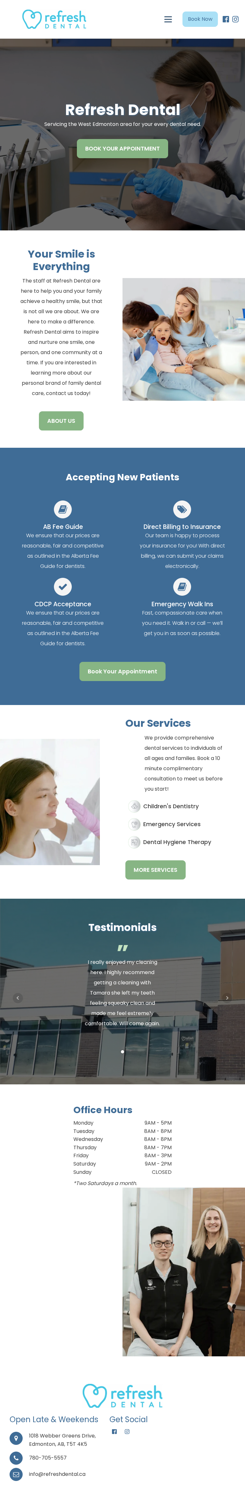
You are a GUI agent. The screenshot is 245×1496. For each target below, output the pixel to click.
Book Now (200, 19)
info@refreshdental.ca (57, 1474)
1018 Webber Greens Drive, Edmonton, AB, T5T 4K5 (62, 1440)
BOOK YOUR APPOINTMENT (122, 148)
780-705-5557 (48, 1457)
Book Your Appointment (122, 671)
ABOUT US (61, 421)
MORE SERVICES (155, 870)
